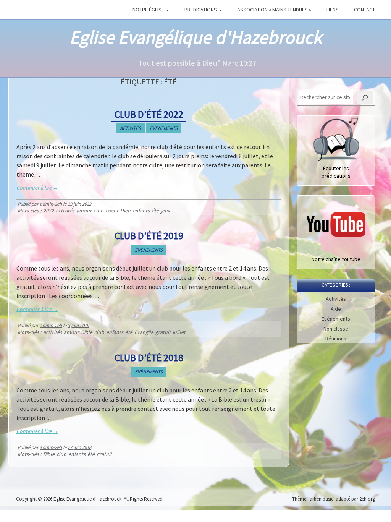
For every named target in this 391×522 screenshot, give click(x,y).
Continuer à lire (37, 187)
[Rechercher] (365, 97)
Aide (336, 308)
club (98, 211)
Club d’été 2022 (149, 114)
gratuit (163, 332)
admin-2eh (51, 204)
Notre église (148, 9)
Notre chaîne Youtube (336, 259)
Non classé (335, 328)
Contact (364, 9)
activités (65, 211)
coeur (111, 211)
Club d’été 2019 (149, 235)
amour (84, 211)
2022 (48, 211)
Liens (332, 9)
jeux (165, 211)
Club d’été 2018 (149, 357)
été (155, 211)
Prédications (201, 9)
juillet (179, 332)
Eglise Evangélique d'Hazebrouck (195, 37)
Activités (130, 128)
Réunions (335, 338)
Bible (86, 332)
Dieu (125, 211)
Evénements (164, 128)
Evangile (143, 332)
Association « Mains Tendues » (274, 9)
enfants (141, 211)
